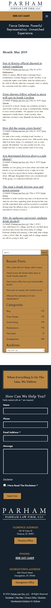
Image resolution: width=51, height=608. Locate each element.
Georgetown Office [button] (25, 582)
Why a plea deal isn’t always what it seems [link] (24, 267)
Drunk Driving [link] (12, 322)
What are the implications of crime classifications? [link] (21, 297)
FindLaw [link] (36, 601)
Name (6, 405)
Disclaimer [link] (9, 597)
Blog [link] (8, 311)
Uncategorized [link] (13, 339)
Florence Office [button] (25, 540)
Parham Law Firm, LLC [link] (20, 69)
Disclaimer (8, 479)
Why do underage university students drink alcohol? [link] (25, 219)
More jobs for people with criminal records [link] (24, 290)
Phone (6, 418)
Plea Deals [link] (11, 333)
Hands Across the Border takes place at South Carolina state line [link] (23, 274)
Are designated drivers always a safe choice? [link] (24, 157)
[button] (47, 16)
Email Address (12, 432)
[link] (25, 5)
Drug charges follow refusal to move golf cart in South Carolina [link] (24, 96)
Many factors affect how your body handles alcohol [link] (25, 283)
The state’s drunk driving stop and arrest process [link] (23, 188)
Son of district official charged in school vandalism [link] (22, 65)
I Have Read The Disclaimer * (22, 485)
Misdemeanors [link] (8, 72)
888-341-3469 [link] (21, 16)
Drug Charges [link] (12, 316)
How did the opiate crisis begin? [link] (22, 128)
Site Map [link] (19, 597)
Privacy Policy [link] (31, 597)
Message (8, 446)
